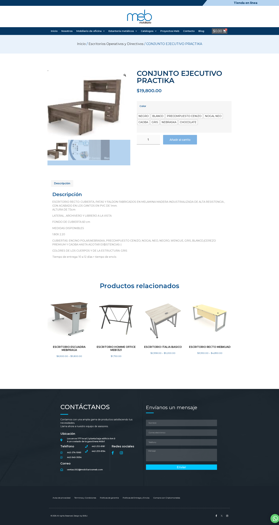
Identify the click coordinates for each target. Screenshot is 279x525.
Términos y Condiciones (85, 498)
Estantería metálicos (121, 31)
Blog (201, 31)
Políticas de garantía (109, 498)
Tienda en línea (245, 3)
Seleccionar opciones (69, 361)
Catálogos (147, 31)
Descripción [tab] (62, 183)
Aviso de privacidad (61, 498)
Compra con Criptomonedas (166, 498)
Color (143, 106)
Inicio (54, 31)
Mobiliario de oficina (89, 31)
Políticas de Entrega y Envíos (136, 498)
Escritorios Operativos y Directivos (116, 44)
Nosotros (66, 31)
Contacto (189, 31)
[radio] (143, 116)
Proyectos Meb (169, 31)
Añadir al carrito (180, 140)
